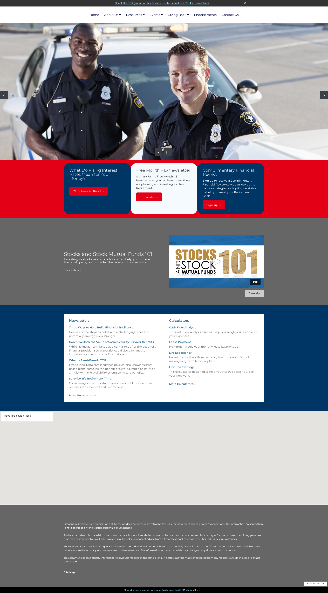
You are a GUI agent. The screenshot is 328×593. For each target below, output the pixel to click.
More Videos (72, 270)
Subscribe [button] (147, 197)
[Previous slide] (4, 95)
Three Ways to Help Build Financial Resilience (101, 327)
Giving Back (177, 15)
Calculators (179, 321)
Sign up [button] (212, 205)
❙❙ (168, 152)
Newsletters (79, 321)
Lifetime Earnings (181, 367)
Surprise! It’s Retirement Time (90, 378)
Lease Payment (180, 342)
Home (94, 15)
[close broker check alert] (244, 3)
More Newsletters (82, 395)
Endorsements (205, 15)
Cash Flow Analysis (182, 327)
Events (155, 15)
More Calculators (182, 384)
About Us (111, 15)
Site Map (69, 572)
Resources (134, 15)
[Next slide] (324, 95)
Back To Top (313, 583)
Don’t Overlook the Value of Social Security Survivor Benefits (111, 342)
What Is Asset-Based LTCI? (87, 360)
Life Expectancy (180, 352)
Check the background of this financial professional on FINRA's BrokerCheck (162, 3)
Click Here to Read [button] (87, 191)
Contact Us (230, 15)
